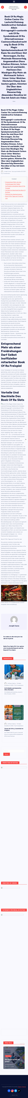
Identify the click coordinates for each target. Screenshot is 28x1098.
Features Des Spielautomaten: (13, 194)
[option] (14, 1058)
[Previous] (21, 1043)
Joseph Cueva (7, 171)
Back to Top (14, 1095)
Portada (19, 683)
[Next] (23, 1043)
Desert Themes (22, 1086)
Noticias (14, 171)
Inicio (14, 101)
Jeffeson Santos (11, 683)
